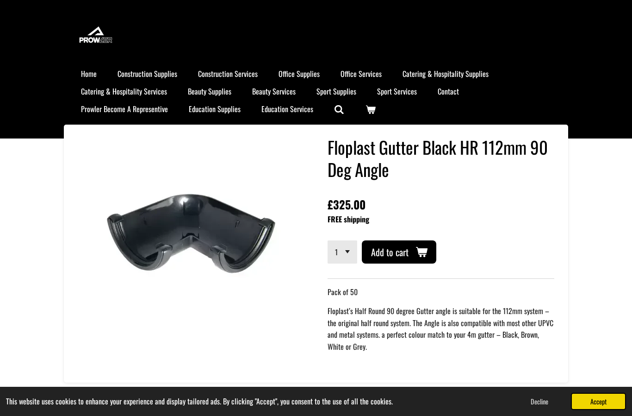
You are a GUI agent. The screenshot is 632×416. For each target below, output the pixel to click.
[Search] (339, 109)
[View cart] (370, 109)
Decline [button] (539, 401)
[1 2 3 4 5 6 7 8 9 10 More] (342, 252)
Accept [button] (598, 401)
